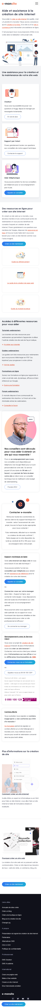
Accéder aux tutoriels (12, 344)
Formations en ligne (10, 371)
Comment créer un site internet (15, 794)
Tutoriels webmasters (11, 330)
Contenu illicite (10, 712)
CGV (9, 945)
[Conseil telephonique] (11, 169)
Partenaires (6, 937)
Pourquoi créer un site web (13, 858)
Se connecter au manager (17, 626)
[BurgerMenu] (36, 3)
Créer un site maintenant (13, 1004)
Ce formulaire (9, 726)
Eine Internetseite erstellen (11, 986)
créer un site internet (19, 19)
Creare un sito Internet (10, 982)
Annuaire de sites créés (10, 907)
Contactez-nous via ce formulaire (19, 662)
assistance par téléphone (19, 574)
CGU (3, 945)
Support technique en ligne (15, 557)
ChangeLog (6, 923)
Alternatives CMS (8, 941)
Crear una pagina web (10, 975)
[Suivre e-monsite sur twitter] (18, 999)
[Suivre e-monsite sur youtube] (23, 999)
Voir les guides (9, 365)
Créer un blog (7, 911)
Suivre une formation (12, 385)
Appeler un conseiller (15, 193)
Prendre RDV (12, 487)
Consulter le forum (11, 405)
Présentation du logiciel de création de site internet (20, 933)
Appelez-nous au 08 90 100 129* (20, 673)
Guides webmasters (10, 351)
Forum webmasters (10, 391)
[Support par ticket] (11, 132)
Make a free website (9, 978)
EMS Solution (7, 960)
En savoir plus (12, 117)
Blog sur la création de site (11, 919)
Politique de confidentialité (11, 949)
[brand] (10, 3)
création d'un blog (13, 25)
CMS (34, 657)
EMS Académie (7, 964)
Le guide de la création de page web (20, 283)
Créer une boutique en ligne (11, 915)
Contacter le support (15, 153)
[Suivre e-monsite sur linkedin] (28, 999)
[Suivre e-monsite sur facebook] (13, 999)
